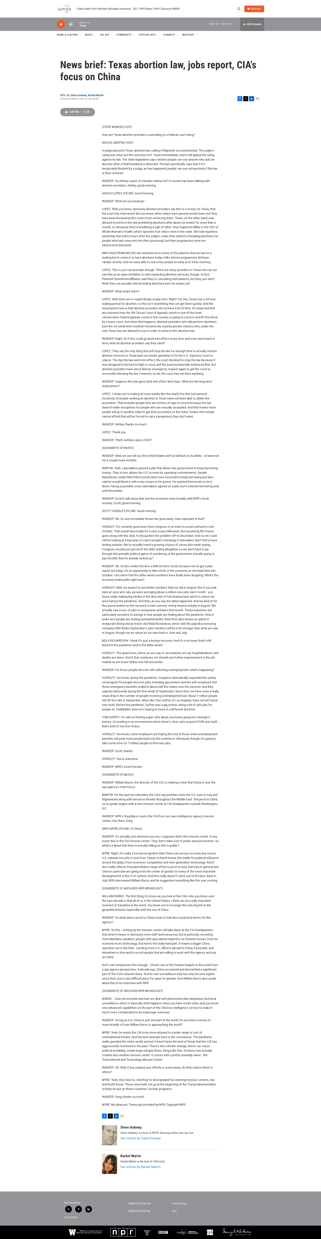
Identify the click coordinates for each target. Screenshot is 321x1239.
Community (124, 34)
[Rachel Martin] (109, 1164)
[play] (61, 24)
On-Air (104, 34)
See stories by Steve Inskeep (140, 1138)
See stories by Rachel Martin (140, 1167)
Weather (188, 34)
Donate (255, 9)
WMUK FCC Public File (139, 1203)
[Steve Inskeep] (109, 1135)
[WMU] (85, 1232)
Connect (169, 34)
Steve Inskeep (79, 95)
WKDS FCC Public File (139, 1211)
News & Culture (67, 34)
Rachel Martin (95, 95)
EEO (174, 1211)
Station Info (147, 34)
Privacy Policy (179, 1203)
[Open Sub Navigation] (80, 34)
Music (89, 34)
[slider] (76, 24)
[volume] (71, 24)
